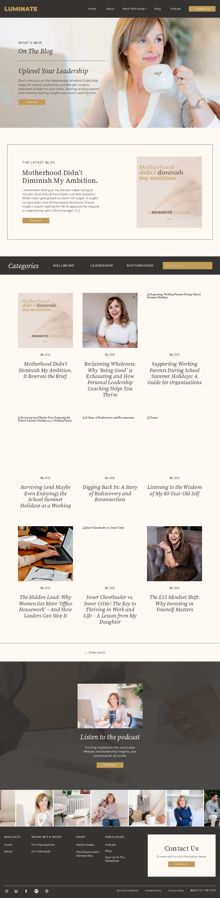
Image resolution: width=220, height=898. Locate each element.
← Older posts (95, 652)
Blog (45, 355)
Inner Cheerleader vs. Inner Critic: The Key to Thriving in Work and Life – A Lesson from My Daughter (109, 610)
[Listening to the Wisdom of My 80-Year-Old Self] (174, 443)
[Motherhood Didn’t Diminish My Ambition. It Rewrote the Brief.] (45, 320)
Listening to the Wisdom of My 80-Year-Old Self (174, 490)
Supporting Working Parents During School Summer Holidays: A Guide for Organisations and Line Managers (175, 376)
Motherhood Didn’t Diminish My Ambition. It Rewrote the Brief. (60, 180)
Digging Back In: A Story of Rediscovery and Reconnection (110, 493)
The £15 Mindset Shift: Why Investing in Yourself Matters (174, 603)
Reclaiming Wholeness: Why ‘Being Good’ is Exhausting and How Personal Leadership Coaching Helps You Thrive (110, 379)
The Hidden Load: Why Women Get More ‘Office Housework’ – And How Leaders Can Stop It (45, 606)
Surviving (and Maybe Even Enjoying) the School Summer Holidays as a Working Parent (45, 499)
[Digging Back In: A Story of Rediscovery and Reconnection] (110, 443)
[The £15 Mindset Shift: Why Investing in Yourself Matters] (174, 553)
